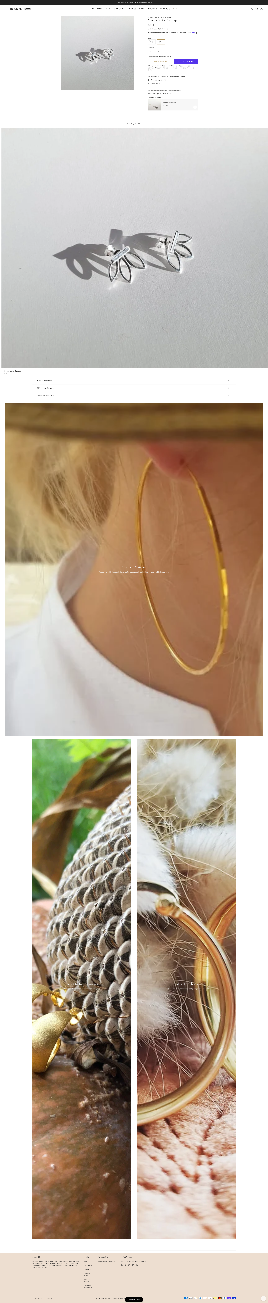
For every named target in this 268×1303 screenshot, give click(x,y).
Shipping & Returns (45, 388)
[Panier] (261, 9)
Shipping (87, 1269)
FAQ (86, 1262)
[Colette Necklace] (154, 104)
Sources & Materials (45, 395)
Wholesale (88, 1265)
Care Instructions (44, 380)
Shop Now (185, 993)
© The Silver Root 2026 (103, 1298)
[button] (118, 9)
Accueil (150, 17)
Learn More (80, 993)
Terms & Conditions (88, 1286)
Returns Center (87, 1280)
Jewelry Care (87, 1274)
